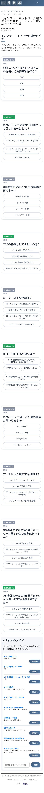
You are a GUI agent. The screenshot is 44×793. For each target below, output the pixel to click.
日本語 (18, 784)
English (25, 784)
